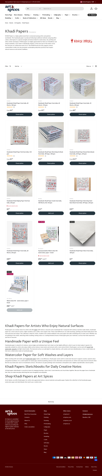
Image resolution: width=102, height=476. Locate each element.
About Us (27, 420)
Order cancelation (29, 427)
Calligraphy (57, 15)
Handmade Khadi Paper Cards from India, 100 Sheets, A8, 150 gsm (50, 201)
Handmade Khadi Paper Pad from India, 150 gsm (19, 153)
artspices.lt (66, 414)
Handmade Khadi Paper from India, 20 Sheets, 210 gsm (17, 251)
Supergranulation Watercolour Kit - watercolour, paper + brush (48, 251)
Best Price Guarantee (30, 414)
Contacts (27, 417)
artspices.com (67, 417)
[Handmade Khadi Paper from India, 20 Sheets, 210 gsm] (19, 233)
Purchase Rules (79, 466)
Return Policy (94, 466)
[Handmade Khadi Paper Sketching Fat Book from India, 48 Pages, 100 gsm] (51, 135)
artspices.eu (66, 423)
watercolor (8, 349)
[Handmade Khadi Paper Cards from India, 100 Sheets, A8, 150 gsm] (51, 184)
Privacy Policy (71, 466)
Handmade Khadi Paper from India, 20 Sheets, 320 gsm (17, 104)
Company (95, 470)
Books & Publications (29, 18)
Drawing (35, 15)
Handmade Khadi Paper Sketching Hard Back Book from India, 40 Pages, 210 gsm (81, 201)
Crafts (17, 18)
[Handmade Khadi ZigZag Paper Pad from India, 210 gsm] (19, 184)
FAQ (25, 423)
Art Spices (11, 466)
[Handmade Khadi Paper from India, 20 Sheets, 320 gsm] (19, 86)
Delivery (87, 466)
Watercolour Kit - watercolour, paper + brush (18, 301)
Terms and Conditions (60, 466)
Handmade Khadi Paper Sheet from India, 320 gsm (81, 251)
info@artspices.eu (88, 414)
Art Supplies (18, 23)
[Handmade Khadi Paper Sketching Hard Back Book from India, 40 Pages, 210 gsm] (82, 184)
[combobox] (54, 8)
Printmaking (46, 15)
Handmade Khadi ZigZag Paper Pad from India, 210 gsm (18, 201)
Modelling (8, 18)
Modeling (46, 436)
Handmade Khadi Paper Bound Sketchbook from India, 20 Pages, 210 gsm (82, 153)
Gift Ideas (43, 18)
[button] (96, 8)
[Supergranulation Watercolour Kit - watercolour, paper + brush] (51, 233)
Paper (66, 15)
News (45, 449)
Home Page (8, 15)
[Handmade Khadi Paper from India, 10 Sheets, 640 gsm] (82, 86)
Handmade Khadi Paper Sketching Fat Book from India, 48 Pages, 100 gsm (50, 153)
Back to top (51, 401)
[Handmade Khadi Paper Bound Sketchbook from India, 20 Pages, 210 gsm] (82, 135)
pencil (88, 347)
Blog (57, 18)
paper (35, 329)
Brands (50, 18)
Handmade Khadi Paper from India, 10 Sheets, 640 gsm (80, 104)
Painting (26, 15)
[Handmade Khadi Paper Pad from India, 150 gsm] (19, 135)
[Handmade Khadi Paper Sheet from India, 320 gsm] (82, 233)
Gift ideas (46, 442)
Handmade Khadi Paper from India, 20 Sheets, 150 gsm (49, 104)
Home (6, 23)
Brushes (75, 15)
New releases (18, 15)
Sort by (17, 66)
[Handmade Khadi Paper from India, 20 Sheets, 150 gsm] (51, 86)
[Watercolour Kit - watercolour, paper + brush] (19, 283)
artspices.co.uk (67, 420)
